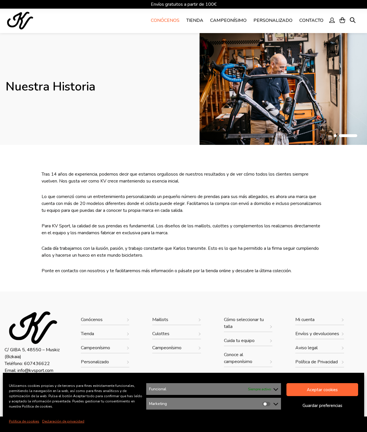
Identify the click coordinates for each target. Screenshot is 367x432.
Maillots (160, 319)
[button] (335, 135)
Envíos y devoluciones (317, 334)
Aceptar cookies (322, 390)
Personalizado (272, 20)
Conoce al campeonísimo (238, 358)
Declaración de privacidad (63, 421)
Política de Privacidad (316, 362)
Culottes (160, 334)
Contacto (311, 20)
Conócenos (165, 20)
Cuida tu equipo (239, 340)
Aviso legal (306, 348)
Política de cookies (24, 421)
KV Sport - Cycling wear (37, 21)
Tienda (194, 20)
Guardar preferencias (322, 405)
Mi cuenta (305, 319)
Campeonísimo (228, 20)
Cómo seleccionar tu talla (244, 323)
